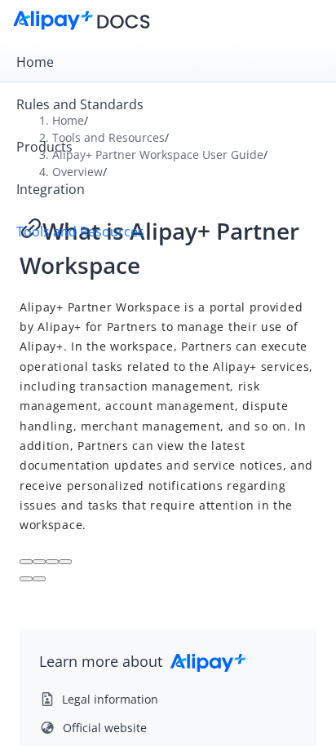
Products (44, 147)
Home (35, 62)
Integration (50, 189)
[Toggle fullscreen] (52, 561)
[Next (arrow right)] (39, 578)
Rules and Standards (80, 104)
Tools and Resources (80, 232)
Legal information (110, 699)
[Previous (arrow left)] (26, 578)
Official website (105, 727)
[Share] (39, 561)
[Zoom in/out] (65, 561)
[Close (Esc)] (26, 561)
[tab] (168, 62)
